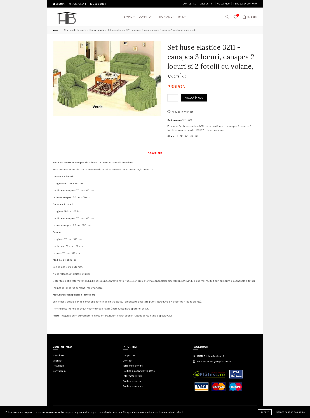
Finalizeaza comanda (245, 4)
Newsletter (59, 355)
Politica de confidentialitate (139, 370)
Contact (127, 360)
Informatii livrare (132, 375)
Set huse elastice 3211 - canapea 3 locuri (202, 126)
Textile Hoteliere (77, 30)
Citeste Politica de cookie (290, 412)
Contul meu (189, 4)
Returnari (58, 365)
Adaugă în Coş (194, 97)
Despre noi (129, 355)
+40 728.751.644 (76, 4)
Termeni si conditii (133, 365)
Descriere (155, 153)
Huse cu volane (215, 130)
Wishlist (57, 360)
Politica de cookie (133, 386)
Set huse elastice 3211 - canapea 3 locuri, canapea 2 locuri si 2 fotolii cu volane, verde (151, 30)
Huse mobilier (97, 30)
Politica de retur (132, 381)
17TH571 (200, 130)
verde (191, 130)
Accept (265, 412)
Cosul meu (223, 4)
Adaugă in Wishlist (182, 111)
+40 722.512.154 (97, 4)
